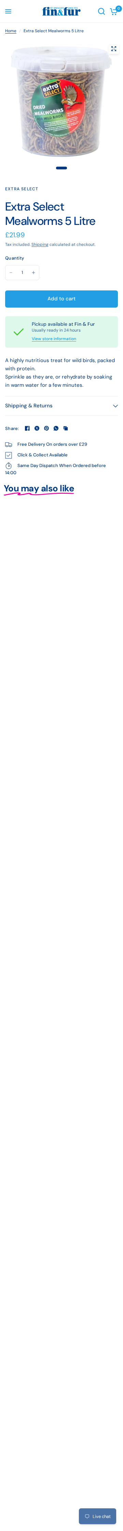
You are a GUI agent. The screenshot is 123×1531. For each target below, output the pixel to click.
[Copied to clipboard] (66, 428)
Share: (12, 428)
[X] (37, 428)
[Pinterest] (46, 428)
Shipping (40, 244)
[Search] (101, 11)
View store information (54, 339)
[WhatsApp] (56, 428)
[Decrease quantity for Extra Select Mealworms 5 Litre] (10, 272)
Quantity (14, 258)
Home (10, 31)
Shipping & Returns (29, 405)
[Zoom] (114, 49)
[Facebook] (27, 428)
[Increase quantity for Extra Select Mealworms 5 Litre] (33, 272)
